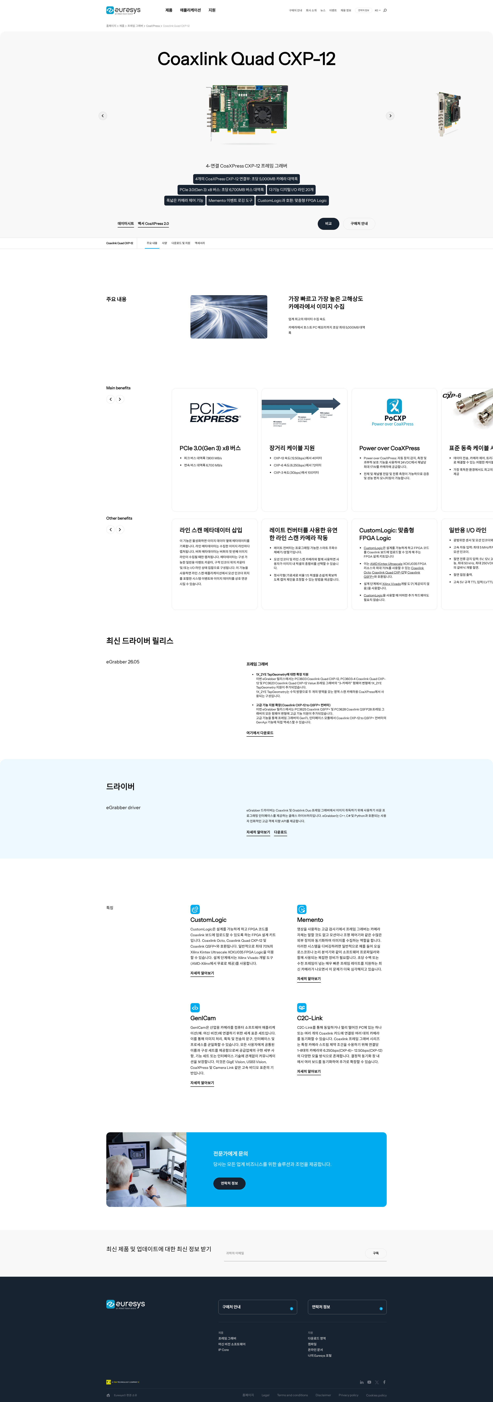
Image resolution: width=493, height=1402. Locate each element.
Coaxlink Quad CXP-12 (176, 26)
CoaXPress (153, 26)
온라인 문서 (315, 1350)
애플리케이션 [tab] (190, 10)
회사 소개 (311, 10)
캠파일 (312, 1344)
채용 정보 (346, 10)
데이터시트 (126, 224)
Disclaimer (323, 1395)
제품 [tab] (168, 10)
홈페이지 (111, 26)
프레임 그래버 (135, 26)
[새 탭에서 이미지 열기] (215, 412)
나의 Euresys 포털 (320, 1355)
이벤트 (333, 10)
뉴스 (322, 10)
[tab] (152, 243)
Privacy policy (348, 1395)
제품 (121, 26)
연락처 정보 (363, 10)
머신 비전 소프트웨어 (232, 1344)
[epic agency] (108, 1395)
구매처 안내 (295, 10)
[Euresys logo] (125, 1304)
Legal (265, 1395)
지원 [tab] (212, 10)
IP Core (223, 1350)
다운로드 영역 (317, 1338)
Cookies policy (376, 1395)
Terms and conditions (292, 1395)
